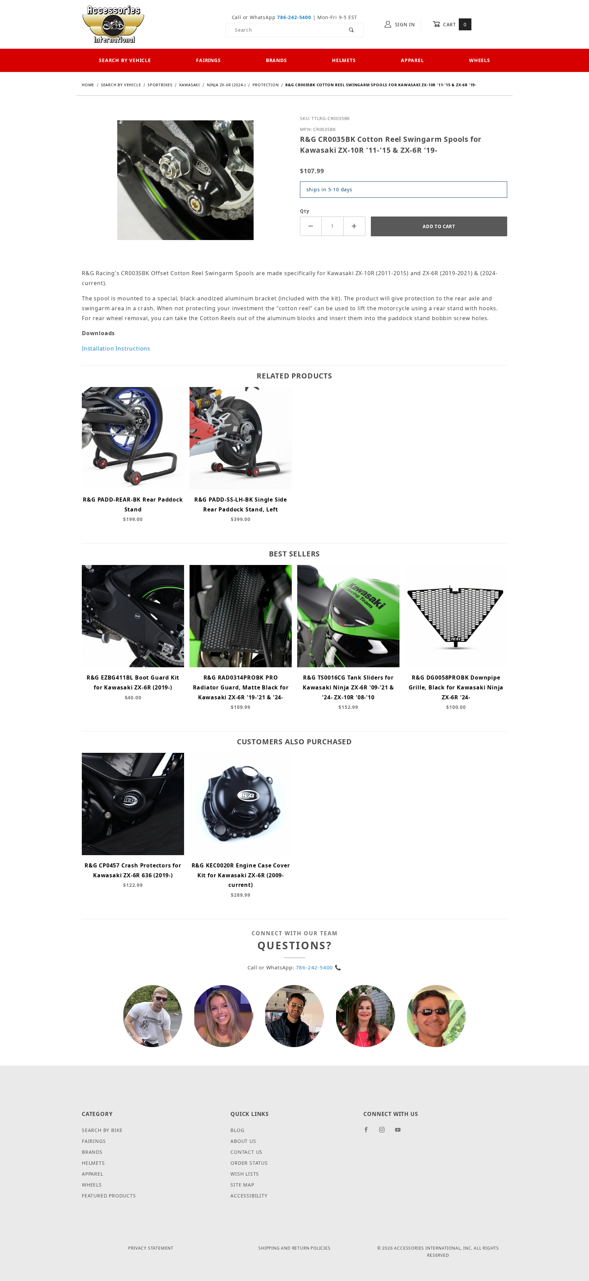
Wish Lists (244, 1174)
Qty (304, 211)
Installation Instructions (116, 348)
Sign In (404, 24)
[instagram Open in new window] (385, 1132)
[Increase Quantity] (354, 226)
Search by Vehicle (125, 60)
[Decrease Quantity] (311, 226)
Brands (276, 60)
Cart (453, 24)
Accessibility (248, 1195)
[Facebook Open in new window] (369, 1132)
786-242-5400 (294, 17)
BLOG (237, 1130)
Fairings (208, 60)
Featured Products (109, 1195)
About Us (243, 1141)
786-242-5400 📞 (319, 967)
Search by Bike (102, 1130)
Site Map (242, 1184)
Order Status (249, 1163)
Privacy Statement (150, 1248)
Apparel (412, 60)
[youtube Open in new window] (401, 1132)
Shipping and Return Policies (294, 1248)
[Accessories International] (113, 23)
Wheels (479, 60)
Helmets (344, 60)
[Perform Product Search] (351, 30)
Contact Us (246, 1152)
